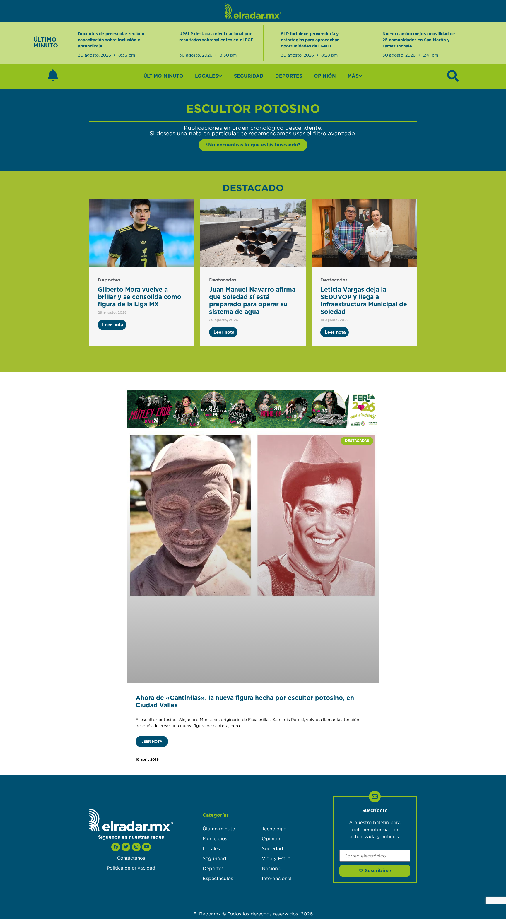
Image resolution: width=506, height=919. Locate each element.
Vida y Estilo (276, 858)
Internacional (276, 878)
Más (353, 76)
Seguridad (249, 76)
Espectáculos (218, 878)
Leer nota (151, 741)
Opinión (325, 76)
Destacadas (222, 280)
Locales (206, 76)
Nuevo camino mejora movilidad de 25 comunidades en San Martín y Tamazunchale (418, 40)
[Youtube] (146, 847)
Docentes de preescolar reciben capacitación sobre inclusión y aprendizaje (111, 40)
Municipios (215, 838)
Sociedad (272, 848)
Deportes (288, 76)
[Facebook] (115, 847)
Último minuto (163, 76)
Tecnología (274, 828)
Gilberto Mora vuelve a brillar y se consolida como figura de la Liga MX (139, 297)
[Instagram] (136, 847)
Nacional (272, 868)
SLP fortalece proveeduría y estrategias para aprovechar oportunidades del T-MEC (310, 40)
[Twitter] (126, 847)
